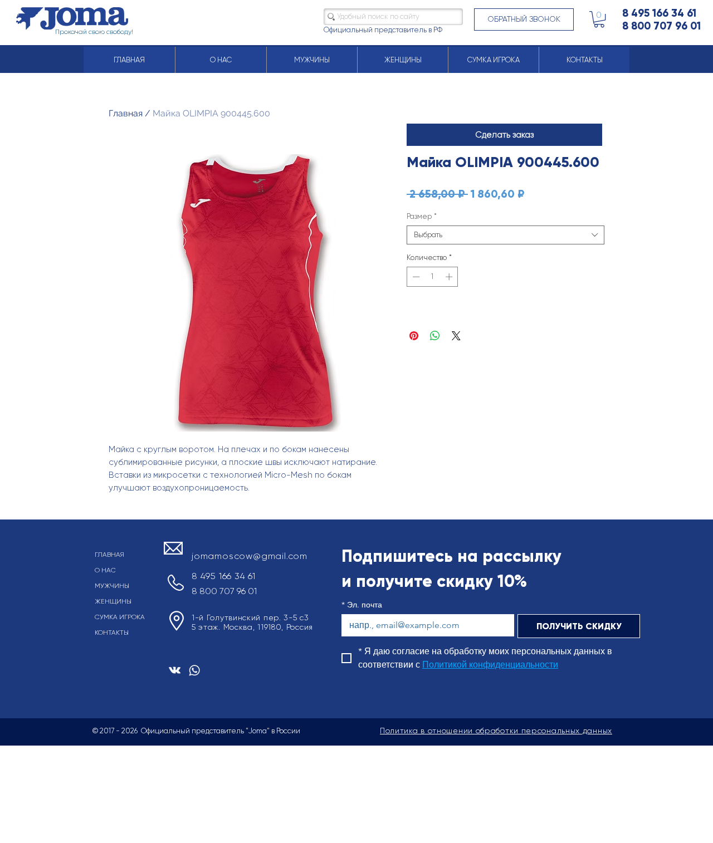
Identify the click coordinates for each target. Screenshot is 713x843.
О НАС (105, 570)
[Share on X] (456, 335)
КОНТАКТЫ (112, 632)
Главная (126, 113)
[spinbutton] (432, 276)
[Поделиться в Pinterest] (414, 335)
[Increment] (450, 276)
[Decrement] (415, 276)
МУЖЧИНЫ (112, 586)
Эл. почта (361, 605)
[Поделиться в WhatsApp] (435, 335)
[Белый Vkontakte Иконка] (175, 670)
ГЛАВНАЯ (109, 554)
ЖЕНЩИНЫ (113, 601)
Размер (422, 216)
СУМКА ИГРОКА (120, 617)
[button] (524, 19)
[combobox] (505, 235)
